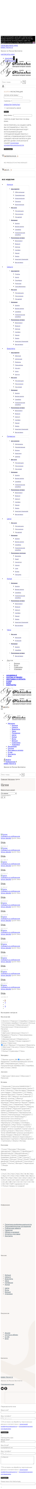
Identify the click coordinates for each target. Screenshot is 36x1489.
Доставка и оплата (16, 679)
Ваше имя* (5, 1440)
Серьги (10, 267)
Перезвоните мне (7, 1384)
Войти (6, 112)
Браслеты (11, 349)
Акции (12, 746)
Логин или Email (11, 95)
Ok (34, 43)
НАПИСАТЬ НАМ (7, 54)
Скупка (11, 748)
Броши (17, 663)
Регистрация (8, 149)
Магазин (11, 723)
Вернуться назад (8, 790)
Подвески (11, 436)
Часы (9, 630)
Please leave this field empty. (11, 1481)
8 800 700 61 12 (7, 47)
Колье (9, 579)
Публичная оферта (13, 1228)
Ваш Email (8, 115)
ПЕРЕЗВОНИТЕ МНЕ (9, 45)
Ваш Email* (5, 1445)
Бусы (16, 665)
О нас (10, 752)
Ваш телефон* (6, 1451)
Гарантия (9, 1230)
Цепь (3, 842)
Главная (4, 779)
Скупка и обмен (11, 1335)
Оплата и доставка (12, 1234)
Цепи (9, 519)
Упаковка (18, 669)
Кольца (10, 184)
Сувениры (18, 667)
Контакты (11, 685)
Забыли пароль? (12, 105)
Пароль (7, 101)
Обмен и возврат (12, 1232)
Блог (10, 756)
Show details (6, 838)
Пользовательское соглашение (18, 1226)
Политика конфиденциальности (18, 1224)
